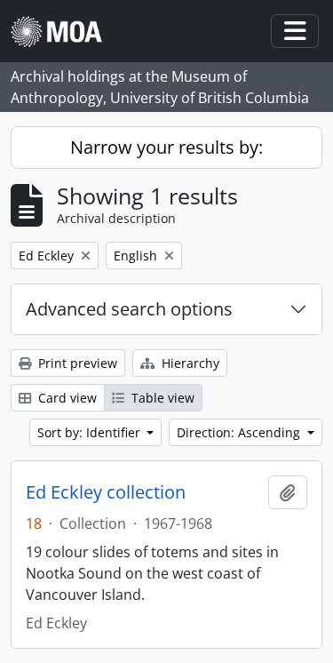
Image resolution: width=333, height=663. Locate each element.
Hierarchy (188, 363)
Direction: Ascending (240, 432)
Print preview (76, 363)
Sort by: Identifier (90, 432)
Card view (66, 397)
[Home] (63, 31)
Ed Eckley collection (106, 492)
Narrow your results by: (166, 147)
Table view (161, 397)
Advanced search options (129, 309)
